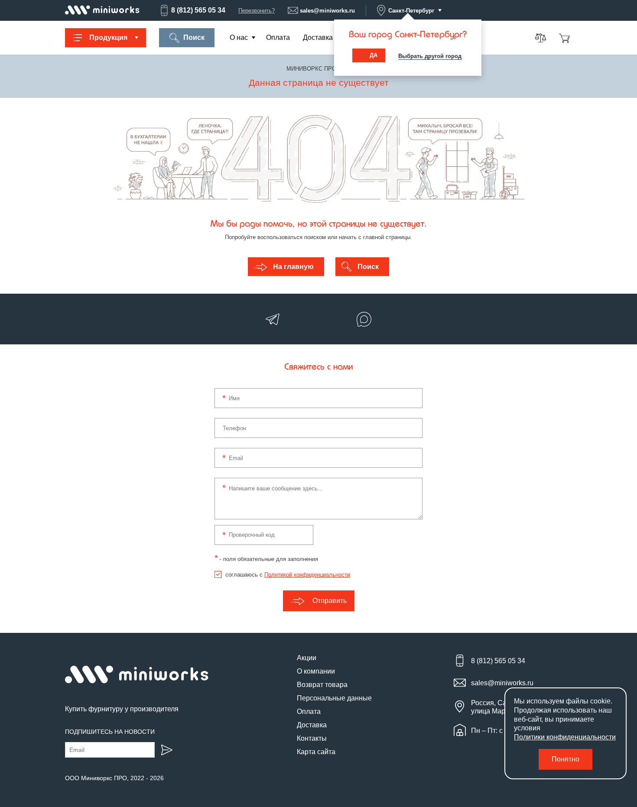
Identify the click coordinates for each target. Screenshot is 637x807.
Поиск (194, 37)
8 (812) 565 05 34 (198, 10)
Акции (306, 657)
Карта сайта (316, 751)
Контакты (312, 738)
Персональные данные (334, 698)
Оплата (278, 37)
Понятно (565, 759)
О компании (316, 671)
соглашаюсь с (287, 574)
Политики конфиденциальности (565, 737)
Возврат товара (322, 684)
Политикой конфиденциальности (307, 574)
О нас (239, 37)
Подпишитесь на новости (110, 732)
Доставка (318, 37)
